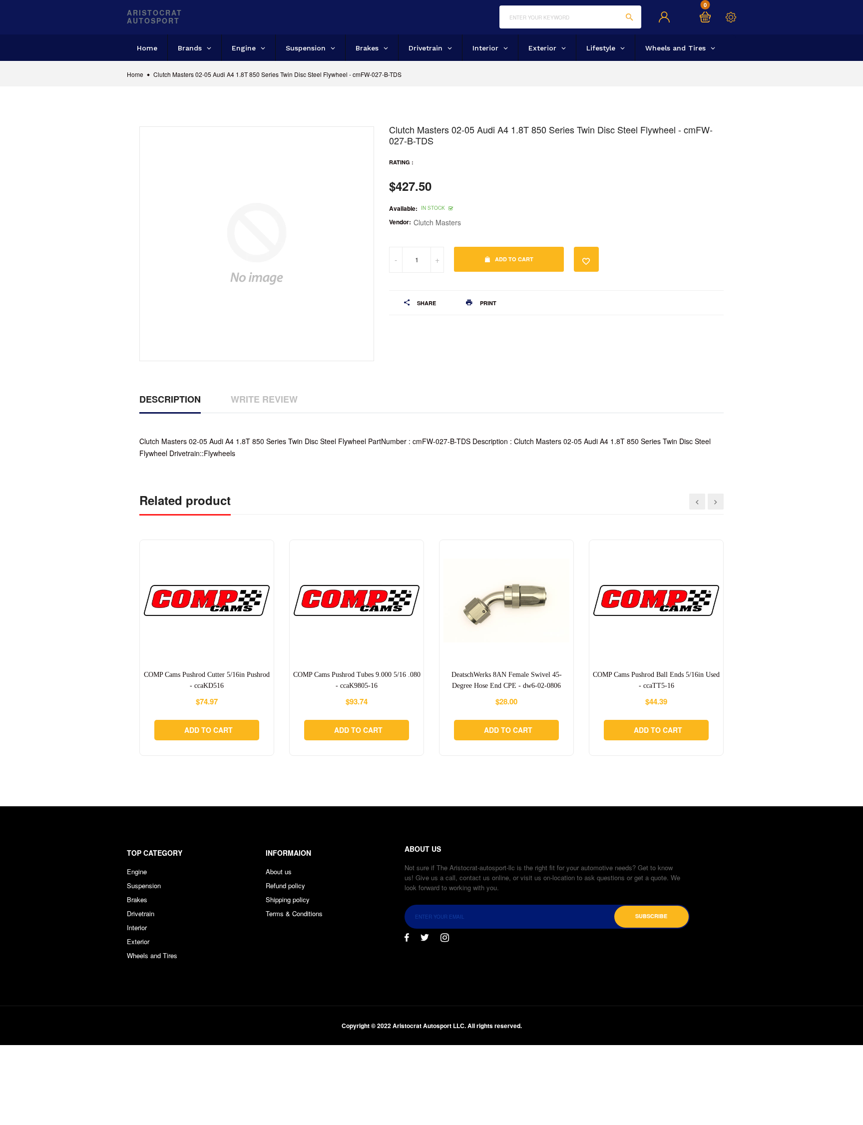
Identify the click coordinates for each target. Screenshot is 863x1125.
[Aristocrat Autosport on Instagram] (444, 938)
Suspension (144, 885)
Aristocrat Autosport (154, 16)
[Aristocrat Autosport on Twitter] (425, 938)
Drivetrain (140, 913)
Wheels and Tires (152, 955)
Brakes (137, 899)
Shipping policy (288, 899)
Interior (137, 927)
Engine (137, 871)
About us (279, 871)
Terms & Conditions (294, 913)
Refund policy (285, 885)
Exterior (138, 941)
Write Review (264, 399)
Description (170, 399)
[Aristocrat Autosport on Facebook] (407, 938)
